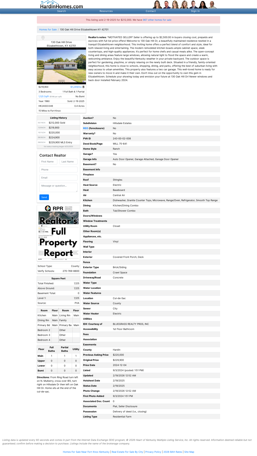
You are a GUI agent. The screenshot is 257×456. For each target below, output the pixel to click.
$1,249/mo (76, 86)
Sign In (195, 11)
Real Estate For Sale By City (127, 451)
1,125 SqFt (44, 96)
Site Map (189, 451)
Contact (151, 11)
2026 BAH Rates (172, 451)
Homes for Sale (48, 29)
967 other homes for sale (157, 19)
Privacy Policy (153, 451)
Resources (106, 11)
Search (61, 11)
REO (85, 128)
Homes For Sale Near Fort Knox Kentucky (86, 451)
